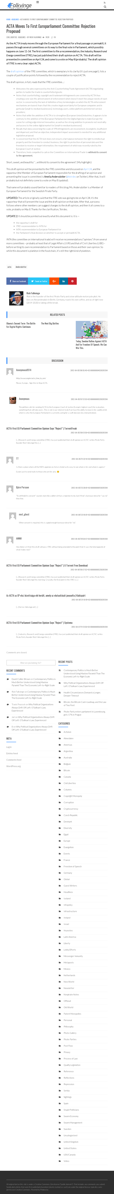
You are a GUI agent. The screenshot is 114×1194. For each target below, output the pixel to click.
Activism (67, 732)
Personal (68, 1020)
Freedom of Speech (73, 866)
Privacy (67, 1052)
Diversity (68, 828)
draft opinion (17, 71)
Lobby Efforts (70, 949)
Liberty (67, 943)
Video (66, 1161)
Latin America (70, 937)
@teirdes (71, 176)
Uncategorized (70, 1135)
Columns (68, 789)
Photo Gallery (70, 1033)
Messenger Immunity (73, 956)
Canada (67, 776)
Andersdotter (21, 266)
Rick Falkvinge (35, 37)
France (67, 860)
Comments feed (13, 760)
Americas (68, 744)
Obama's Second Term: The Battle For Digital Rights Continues (20, 325)
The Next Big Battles (50, 323)
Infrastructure (70, 911)
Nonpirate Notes (71, 994)
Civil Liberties (12, 37)
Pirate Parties (70, 1039)
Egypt (66, 834)
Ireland (67, 917)
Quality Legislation (72, 1065)
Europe (67, 841)
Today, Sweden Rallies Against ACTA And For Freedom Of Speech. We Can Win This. (91, 345)
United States (70, 1148)
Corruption (69, 802)
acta (9, 266)
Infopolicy (68, 905)
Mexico (67, 969)
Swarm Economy (71, 1116)
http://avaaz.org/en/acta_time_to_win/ (31, 378)
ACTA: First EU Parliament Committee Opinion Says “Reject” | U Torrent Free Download (47, 565)
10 (55, 37)
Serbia (67, 1090)
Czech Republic (71, 815)
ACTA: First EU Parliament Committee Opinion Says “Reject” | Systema (39, 622)
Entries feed (12, 753)
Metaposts (69, 962)
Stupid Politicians (71, 1110)
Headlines (15, 19)
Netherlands (69, 975)
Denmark (68, 821)
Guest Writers (70, 885)
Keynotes (68, 930)
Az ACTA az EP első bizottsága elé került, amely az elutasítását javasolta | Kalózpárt (46, 595)
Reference (69, 1071)
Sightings (68, 1097)
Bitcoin (67, 770)
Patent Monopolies (72, 1013)
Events (67, 853)
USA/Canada (69, 1154)
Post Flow (68, 1045)
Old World (68, 1007)
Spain (66, 1103)
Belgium (67, 764)
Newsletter (69, 988)
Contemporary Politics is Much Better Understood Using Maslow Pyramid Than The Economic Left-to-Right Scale (84, 673)
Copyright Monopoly (73, 796)
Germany (68, 873)
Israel (66, 924)
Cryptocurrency (71, 809)
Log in (9, 747)
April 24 (88, 169)
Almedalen (68, 738)
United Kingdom (71, 1142)
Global (67, 879)
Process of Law (71, 1058)
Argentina (68, 751)
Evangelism (69, 847)
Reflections (69, 1077)
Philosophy (68, 1026)
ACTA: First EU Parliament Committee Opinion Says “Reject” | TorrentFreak (41, 428)
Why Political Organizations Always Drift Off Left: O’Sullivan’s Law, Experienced (32, 707)
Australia (68, 757)
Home (8, 19)
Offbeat (67, 1001)
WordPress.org (13, 766)
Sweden (67, 1129)
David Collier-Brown (21, 679)
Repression (69, 1084)
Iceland (67, 898)
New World (69, 981)
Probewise (44, 1190)
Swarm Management (73, 1122)
